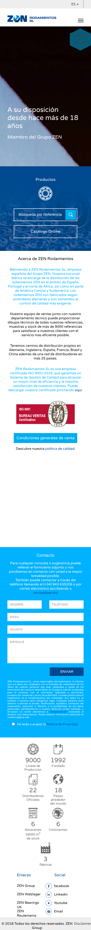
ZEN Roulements (26, 913)
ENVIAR (66, 672)
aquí (78, 390)
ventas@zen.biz (45, 593)
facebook (61, 886)
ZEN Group (26, 886)
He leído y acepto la (47, 724)
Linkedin (61, 894)
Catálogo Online (45, 231)
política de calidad (59, 449)
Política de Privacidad (62, 724)
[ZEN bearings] (31, 18)
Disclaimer (82, 924)
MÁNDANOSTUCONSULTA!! (80, 42)
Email (58, 911)
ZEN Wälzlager (29, 894)
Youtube (60, 903)
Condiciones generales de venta (45, 438)
